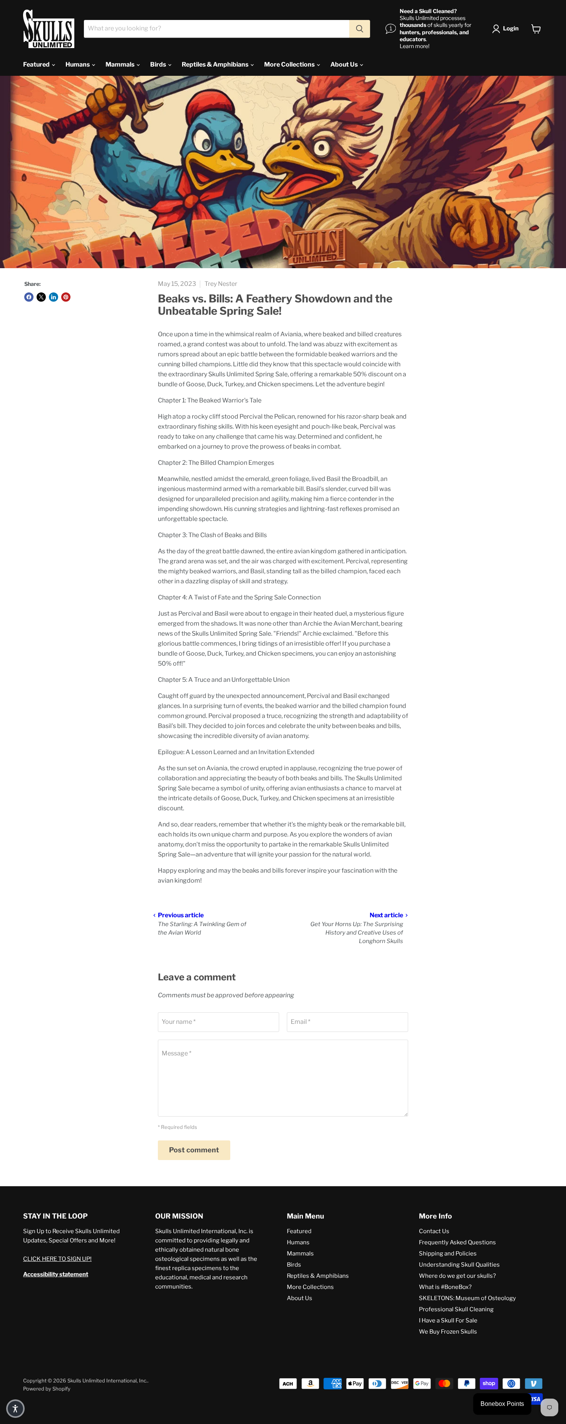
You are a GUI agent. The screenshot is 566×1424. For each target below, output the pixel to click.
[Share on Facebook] (28, 297)
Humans (78, 64)
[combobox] (216, 29)
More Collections (290, 64)
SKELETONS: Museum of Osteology (467, 1298)
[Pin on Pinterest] (65, 297)
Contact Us (434, 1231)
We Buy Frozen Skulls (448, 1331)
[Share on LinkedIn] (53, 297)
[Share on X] (41, 297)
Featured (37, 64)
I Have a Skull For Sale (448, 1320)
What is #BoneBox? (445, 1287)
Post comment (194, 1150)
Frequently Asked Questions (457, 1242)
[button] (507, 28)
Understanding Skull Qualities (459, 1264)
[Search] (359, 29)
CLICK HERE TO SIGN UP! (57, 1258)
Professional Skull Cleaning (456, 1309)
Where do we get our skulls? (457, 1275)
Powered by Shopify (46, 1389)
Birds (158, 64)
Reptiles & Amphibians (216, 64)
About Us (344, 64)
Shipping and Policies (448, 1253)
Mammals (120, 64)
